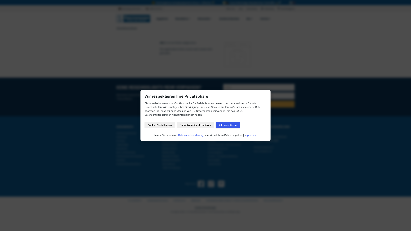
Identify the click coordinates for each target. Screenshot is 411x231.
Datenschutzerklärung (190, 135)
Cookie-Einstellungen (160, 125)
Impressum (251, 135)
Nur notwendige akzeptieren (195, 125)
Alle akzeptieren (228, 125)
